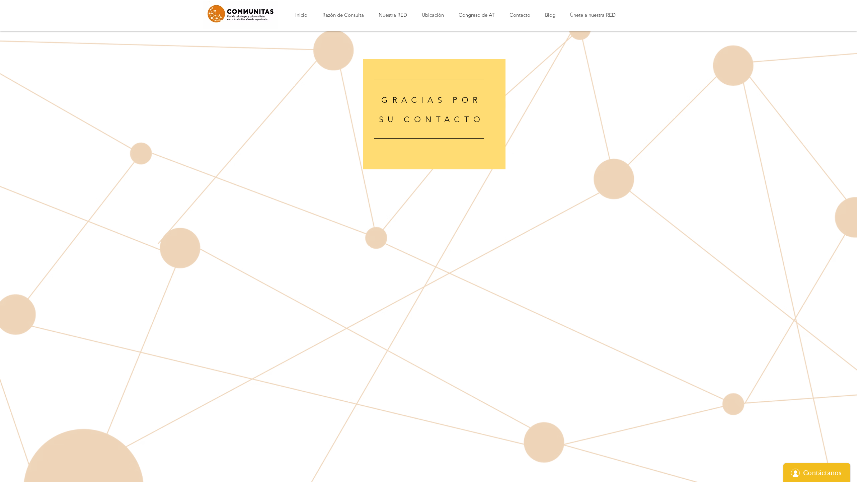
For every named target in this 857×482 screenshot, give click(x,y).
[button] (343, 14)
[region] (434, 114)
